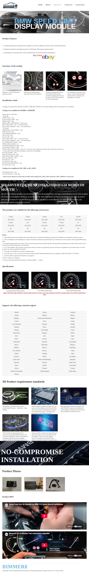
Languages (79, 5)
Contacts (68, 5)
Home (40, 5)
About (48, 5)
